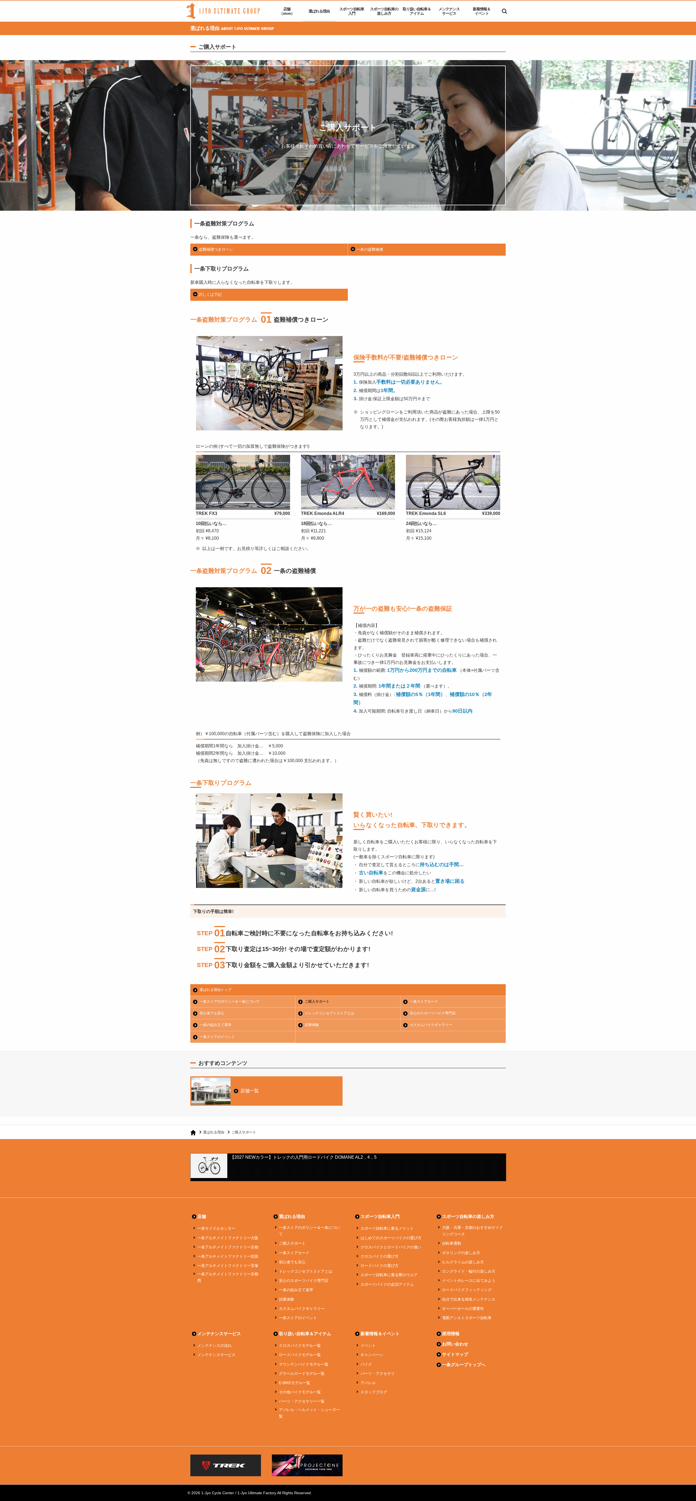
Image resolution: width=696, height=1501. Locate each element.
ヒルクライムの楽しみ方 (463, 1262)
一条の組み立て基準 (215, 1025)
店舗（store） (286, 11)
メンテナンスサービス (449, 11)
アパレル (368, 1383)
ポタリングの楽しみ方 (461, 1253)
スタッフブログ (374, 1392)
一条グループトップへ (464, 1364)
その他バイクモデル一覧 (300, 1392)
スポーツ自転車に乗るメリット (387, 1228)
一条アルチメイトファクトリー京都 (227, 1247)
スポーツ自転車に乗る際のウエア (389, 1275)
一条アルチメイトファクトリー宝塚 (227, 1265)
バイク (366, 1364)
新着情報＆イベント (481, 11)
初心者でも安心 (212, 1013)
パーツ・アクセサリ (378, 1373)
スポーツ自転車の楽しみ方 (384, 11)
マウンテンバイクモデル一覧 (303, 1364)
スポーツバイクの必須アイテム (387, 1284)
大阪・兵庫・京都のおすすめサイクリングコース (472, 1230)
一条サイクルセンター (216, 1228)
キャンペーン (372, 1355)
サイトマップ (455, 1354)
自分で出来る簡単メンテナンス (468, 1299)
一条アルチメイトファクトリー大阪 (227, 1238)
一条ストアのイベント (217, 1037)
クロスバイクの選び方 (380, 1256)
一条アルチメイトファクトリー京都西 (227, 1277)
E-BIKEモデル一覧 (294, 1383)
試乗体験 (312, 1025)
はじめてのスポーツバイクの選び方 (391, 1238)
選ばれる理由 (319, 11)
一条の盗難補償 (369, 249)
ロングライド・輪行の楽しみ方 (468, 1271)
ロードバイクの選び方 (380, 1265)
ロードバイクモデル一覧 (300, 1355)
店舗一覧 (249, 1090)
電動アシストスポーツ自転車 (467, 1318)
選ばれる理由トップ (215, 990)
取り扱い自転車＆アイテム (417, 11)
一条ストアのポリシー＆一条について (230, 1001)
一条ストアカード (424, 1001)
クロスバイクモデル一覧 (300, 1345)
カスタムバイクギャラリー (431, 1025)
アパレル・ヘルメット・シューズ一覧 (309, 1412)
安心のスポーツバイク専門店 (433, 1013)
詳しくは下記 (210, 294)
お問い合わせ (455, 1344)
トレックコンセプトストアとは (329, 1013)
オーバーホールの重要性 (463, 1308)
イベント (368, 1345)
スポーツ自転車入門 (351, 11)
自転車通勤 (451, 1243)
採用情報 (450, 1333)
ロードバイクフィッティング (467, 1290)
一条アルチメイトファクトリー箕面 (227, 1256)
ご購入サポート (317, 1001)
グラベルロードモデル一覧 (302, 1373)
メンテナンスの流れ (214, 1345)
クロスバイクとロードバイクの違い (391, 1247)
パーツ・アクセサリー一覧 (302, 1401)
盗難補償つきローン (216, 249)
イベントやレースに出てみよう (468, 1280)
